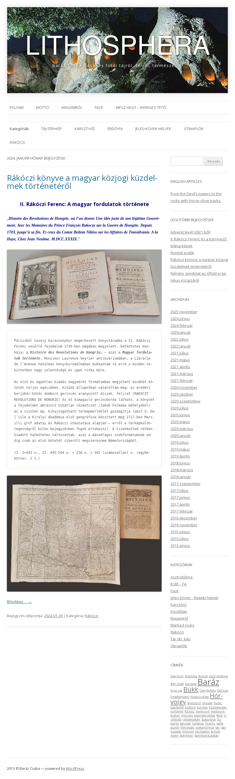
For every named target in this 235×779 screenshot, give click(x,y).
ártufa (215, 731)
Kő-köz (190, 711)
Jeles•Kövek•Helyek (153, 128)
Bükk (190, 689)
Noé (219, 715)
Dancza (222, 690)
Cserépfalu (207, 690)
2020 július (180, 408)
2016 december (184, 518)
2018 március (182, 469)
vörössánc (202, 731)
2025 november (184, 311)
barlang (190, 684)
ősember (186, 735)
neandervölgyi (204, 715)
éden (175, 735)
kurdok (202, 707)
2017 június (180, 497)
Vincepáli (187, 727)
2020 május (180, 421)
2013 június (180, 545)
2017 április (180, 504)
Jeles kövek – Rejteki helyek (194, 597)
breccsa (176, 690)
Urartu (210, 723)
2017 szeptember (186, 483)
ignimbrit (194, 703)
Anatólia (191, 676)
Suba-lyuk (208, 719)
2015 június (180, 531)
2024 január (181, 332)
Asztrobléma (182, 577)
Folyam (16, 107)
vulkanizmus (204, 727)
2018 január (181, 476)
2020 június (180, 414)
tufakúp (198, 723)
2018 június (180, 463)
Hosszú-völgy (199, 697)
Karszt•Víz (85, 128)
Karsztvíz (179, 604)
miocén (187, 715)
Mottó (42, 107)
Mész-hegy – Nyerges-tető (141, 107)
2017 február (182, 511)
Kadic (218, 703)
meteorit (202, 711)
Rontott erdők (182, 252)
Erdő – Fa (178, 583)
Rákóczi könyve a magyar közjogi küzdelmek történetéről (82, 181)
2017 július (180, 490)
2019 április (180, 456)
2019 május (180, 449)
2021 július (180, 353)
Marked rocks (182, 625)
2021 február (182, 380)
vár (217, 727)
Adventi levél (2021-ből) (190, 232)
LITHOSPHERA (117, 44)
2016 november (184, 524)
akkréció (177, 676)
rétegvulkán (191, 719)
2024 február (182, 325)
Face (99, 107)
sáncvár (185, 723)
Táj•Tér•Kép (51, 128)
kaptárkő (177, 707)
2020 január (181, 435)
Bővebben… (19, 602)
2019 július (180, 442)
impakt (207, 703)
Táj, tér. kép (181, 638)
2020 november (184, 387)
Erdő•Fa (115, 128)
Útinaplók (193, 128)
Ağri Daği (177, 684)
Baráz (208, 682)
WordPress (75, 768)
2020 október (182, 394)
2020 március (182, 428)
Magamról (72, 107)
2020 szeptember (186, 401)
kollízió (190, 707)
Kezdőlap (179, 611)
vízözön (188, 731)
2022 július (180, 339)
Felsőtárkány (180, 697)
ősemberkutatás (206, 735)
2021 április (180, 366)
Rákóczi (17, 142)
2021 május (180, 359)
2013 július (180, 538)
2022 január (181, 346)
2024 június (180, 318)
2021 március (182, 373)
